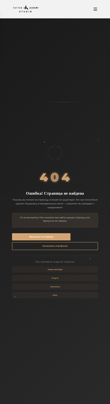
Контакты (55, 286)
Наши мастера (55, 269)
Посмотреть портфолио (55, 246)
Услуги (55, 278)
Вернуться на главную (41, 237)
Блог (55, 295)
